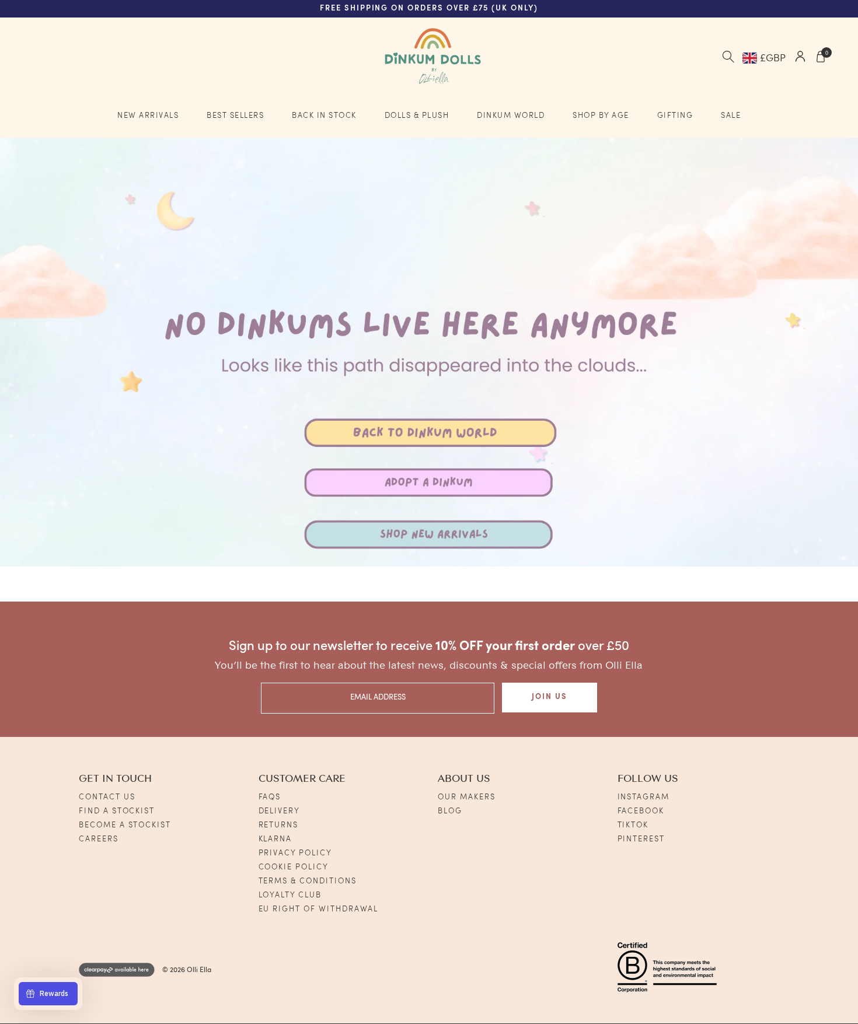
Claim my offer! (297, 618)
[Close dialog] (680, 384)
